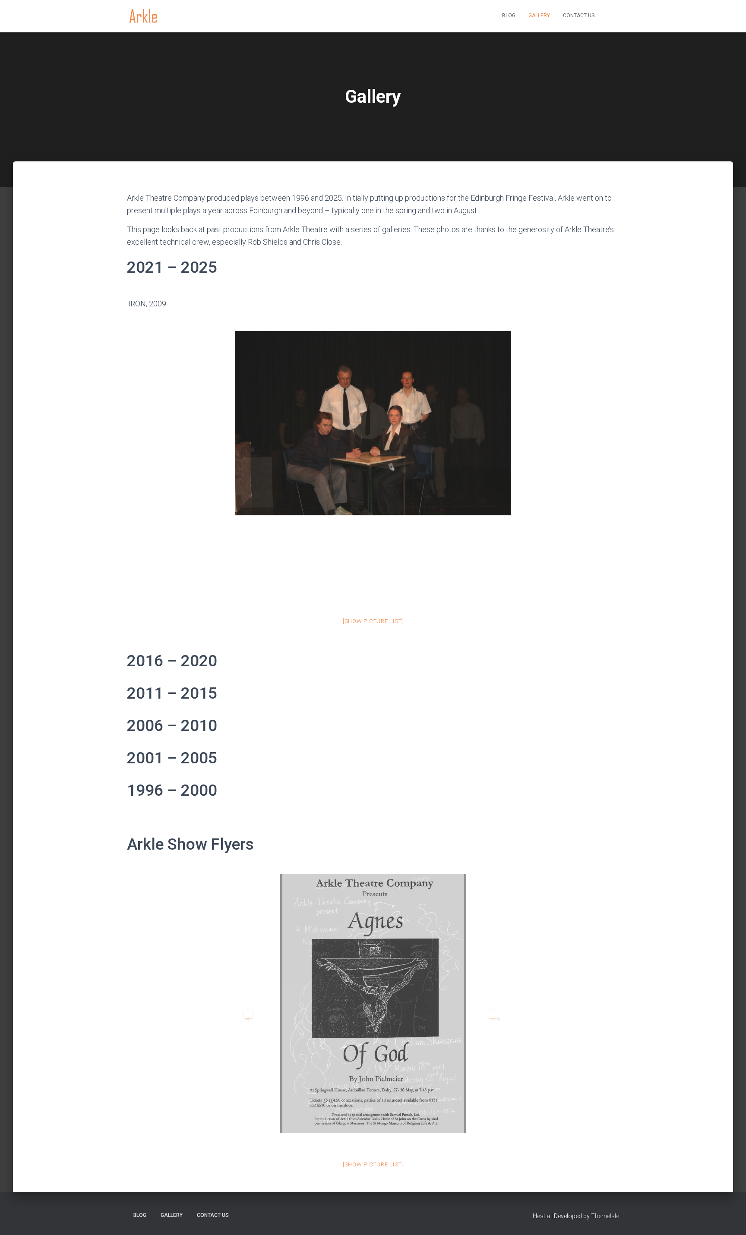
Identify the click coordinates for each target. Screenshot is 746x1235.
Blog (508, 16)
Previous (248, 1014)
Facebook (610, 16)
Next (493, 1014)
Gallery (539, 16)
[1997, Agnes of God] (373, 1003)
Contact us (578, 16)
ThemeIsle (605, 1216)
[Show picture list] (373, 621)
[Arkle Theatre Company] (143, 16)
